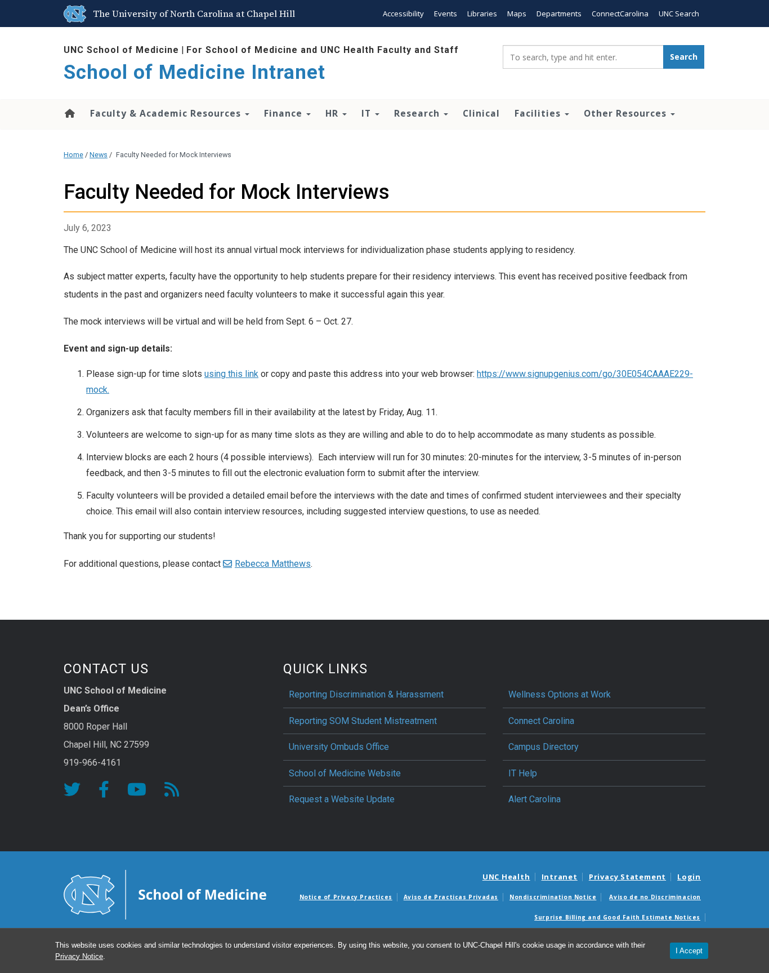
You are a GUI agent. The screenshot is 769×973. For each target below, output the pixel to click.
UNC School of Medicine (121, 50)
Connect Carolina (541, 721)
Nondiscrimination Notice (552, 897)
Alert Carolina (534, 799)
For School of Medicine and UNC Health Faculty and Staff (322, 50)
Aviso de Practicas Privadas (451, 897)
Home (69, 113)
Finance (284, 113)
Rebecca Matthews (273, 563)
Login (689, 877)
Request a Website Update (342, 799)
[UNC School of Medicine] (165, 894)
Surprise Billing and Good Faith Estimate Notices (617, 917)
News (99, 154)
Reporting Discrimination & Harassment (367, 694)
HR (333, 113)
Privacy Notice (79, 956)
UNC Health (506, 877)
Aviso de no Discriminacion (655, 897)
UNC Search (679, 13)
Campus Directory (543, 746)
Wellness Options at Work (559, 694)
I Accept (689, 951)
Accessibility (403, 13)
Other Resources (626, 113)
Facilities (539, 113)
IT (367, 113)
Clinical (481, 113)
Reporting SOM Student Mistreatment (363, 721)
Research (418, 113)
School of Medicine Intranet (194, 72)
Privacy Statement (627, 877)
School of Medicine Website (345, 773)
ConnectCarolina (620, 13)
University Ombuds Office (339, 746)
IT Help (522, 773)
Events (445, 13)
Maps (516, 13)
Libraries (482, 13)
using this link (231, 373)
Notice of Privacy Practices (345, 897)
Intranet (560, 877)
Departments (559, 13)
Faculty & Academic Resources (167, 113)
